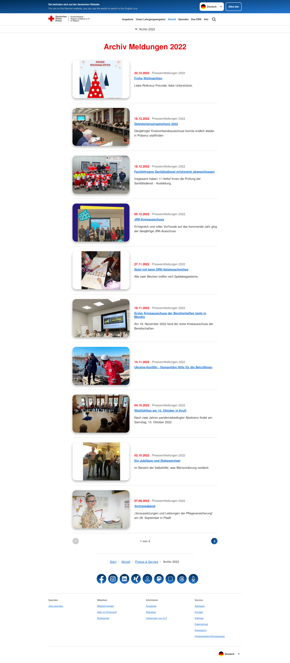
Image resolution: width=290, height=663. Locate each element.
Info (206, 19)
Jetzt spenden (55, 606)
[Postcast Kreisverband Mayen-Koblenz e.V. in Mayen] (193, 579)
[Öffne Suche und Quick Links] (213, 19)
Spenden (183, 19)
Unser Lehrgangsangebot (150, 19)
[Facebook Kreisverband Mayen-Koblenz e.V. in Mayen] (101, 579)
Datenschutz (201, 624)
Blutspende (103, 618)
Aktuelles (151, 612)
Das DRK (196, 19)
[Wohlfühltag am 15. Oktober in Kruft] (100, 414)
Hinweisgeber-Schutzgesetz (210, 636)
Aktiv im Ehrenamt (107, 612)
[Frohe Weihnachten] (100, 79)
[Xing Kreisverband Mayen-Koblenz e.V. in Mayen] (136, 579)
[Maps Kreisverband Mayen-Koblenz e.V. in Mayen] (147, 579)
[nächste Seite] (214, 541)
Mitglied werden (105, 606)
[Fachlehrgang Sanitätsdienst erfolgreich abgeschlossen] (100, 175)
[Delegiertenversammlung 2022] (100, 127)
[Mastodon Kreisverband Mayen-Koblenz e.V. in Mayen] (159, 579)
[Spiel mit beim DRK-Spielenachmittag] (100, 270)
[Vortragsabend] (100, 509)
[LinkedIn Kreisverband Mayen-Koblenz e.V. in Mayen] (124, 579)
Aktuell (172, 19)
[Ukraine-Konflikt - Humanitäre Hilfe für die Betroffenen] (100, 366)
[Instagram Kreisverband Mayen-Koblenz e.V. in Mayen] (113, 579)
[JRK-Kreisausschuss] (100, 223)
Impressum (200, 630)
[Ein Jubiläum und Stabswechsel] (100, 461)
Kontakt (199, 612)
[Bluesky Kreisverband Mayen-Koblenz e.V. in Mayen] (170, 579)
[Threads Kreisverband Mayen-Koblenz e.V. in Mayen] (182, 579)
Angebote (127, 19)
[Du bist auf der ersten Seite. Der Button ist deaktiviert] (75, 541)
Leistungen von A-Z (156, 618)
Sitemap (199, 618)
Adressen (200, 606)
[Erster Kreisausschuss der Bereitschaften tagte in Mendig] (100, 318)
